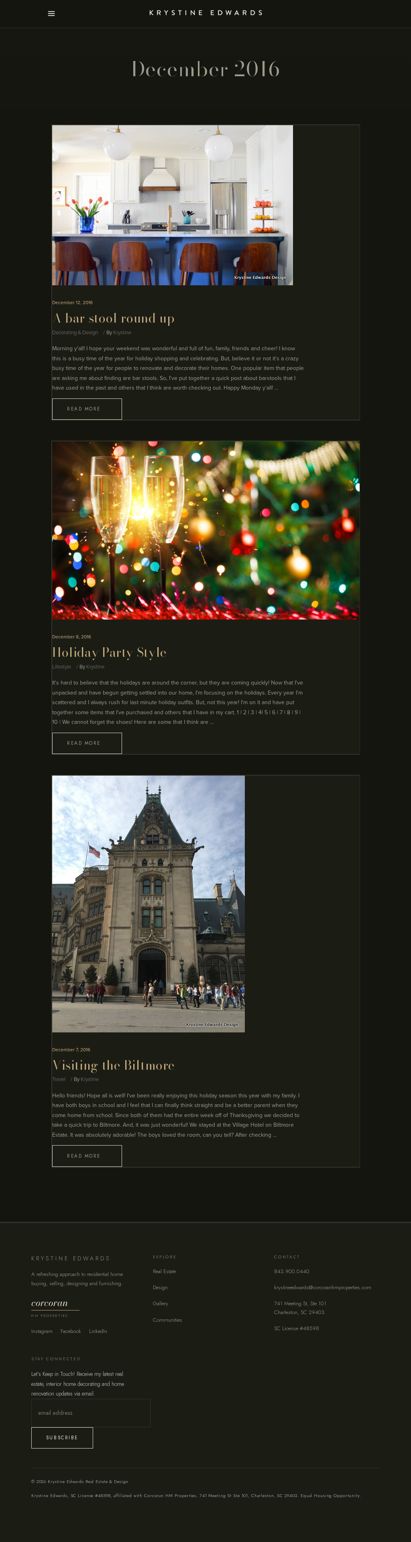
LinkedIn (98, 1331)
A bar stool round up (113, 318)
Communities (167, 1320)
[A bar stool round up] (172, 205)
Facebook (71, 1331)
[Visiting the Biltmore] (148, 904)
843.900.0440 (291, 1271)
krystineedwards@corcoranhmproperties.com (322, 1287)
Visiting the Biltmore (113, 1065)
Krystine (122, 332)
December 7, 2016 (71, 1049)
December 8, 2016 (71, 637)
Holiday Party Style (109, 652)
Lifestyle (61, 667)
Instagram (42, 1331)
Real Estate (164, 1271)
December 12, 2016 (72, 302)
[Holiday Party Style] (206, 530)
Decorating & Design (75, 332)
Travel (58, 1079)
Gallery (160, 1303)
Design (160, 1287)
